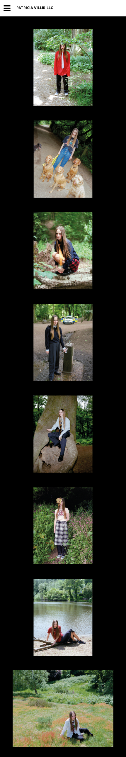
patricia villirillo (35, 8)
